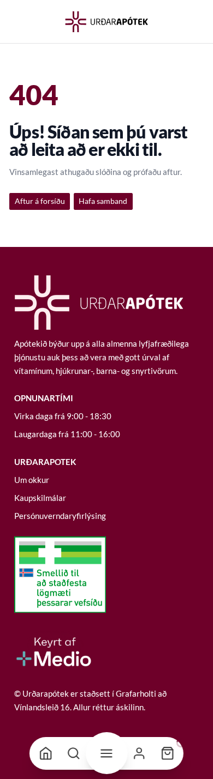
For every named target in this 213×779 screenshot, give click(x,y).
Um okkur (31, 480)
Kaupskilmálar (40, 498)
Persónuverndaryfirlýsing (60, 516)
